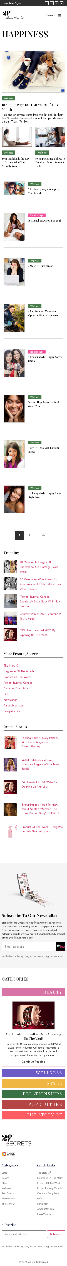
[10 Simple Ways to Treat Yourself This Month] (33, 72)
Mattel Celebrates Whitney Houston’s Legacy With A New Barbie (40, 764)
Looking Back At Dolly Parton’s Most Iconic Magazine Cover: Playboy (40, 742)
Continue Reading (33, 1062)
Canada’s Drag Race (16, 688)
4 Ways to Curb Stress (40, 266)
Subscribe (56, 1234)
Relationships (36, 215)
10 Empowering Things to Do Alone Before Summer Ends (50, 162)
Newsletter (10, 700)
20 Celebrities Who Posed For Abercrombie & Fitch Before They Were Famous (40, 584)
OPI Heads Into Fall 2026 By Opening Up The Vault (39, 784)
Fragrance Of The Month (19, 671)
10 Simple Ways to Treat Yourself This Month (30, 107)
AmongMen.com (13, 705)
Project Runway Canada (18, 683)
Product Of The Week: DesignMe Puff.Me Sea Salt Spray (42, 829)
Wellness (8, 98)
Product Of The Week (17, 677)
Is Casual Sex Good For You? (44, 220)
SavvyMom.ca (12, 711)
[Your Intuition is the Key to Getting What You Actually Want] (17, 137)
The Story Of (11, 666)
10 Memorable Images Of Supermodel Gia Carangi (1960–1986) (40, 567)
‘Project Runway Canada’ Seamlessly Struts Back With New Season (40, 601)
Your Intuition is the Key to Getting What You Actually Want (15, 162)
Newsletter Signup (13, 3)
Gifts (6, 694)
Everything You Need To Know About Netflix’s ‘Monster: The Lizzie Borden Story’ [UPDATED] (41, 809)
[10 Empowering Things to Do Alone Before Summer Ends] (50, 137)
